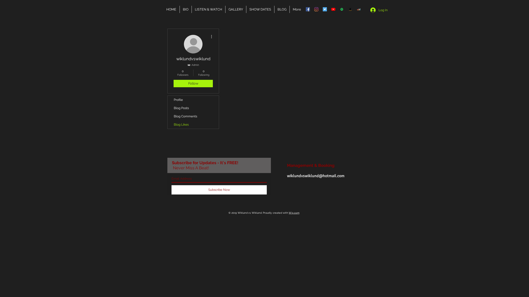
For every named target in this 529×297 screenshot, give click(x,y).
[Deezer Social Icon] (359, 9)
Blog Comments (185, 116)
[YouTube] (333, 9)
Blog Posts (181, 108)
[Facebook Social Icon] (308, 9)
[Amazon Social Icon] (350, 9)
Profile (178, 100)
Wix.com (294, 212)
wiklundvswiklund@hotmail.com (315, 175)
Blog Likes (181, 124)
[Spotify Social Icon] (342, 9)
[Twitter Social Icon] (325, 9)
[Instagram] (316, 9)
